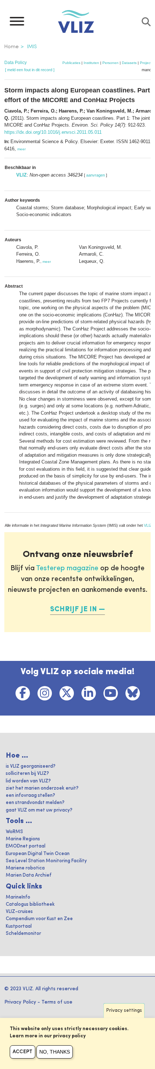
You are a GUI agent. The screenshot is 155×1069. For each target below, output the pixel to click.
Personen (110, 63)
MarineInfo (18, 897)
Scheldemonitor (23, 933)
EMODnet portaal (25, 846)
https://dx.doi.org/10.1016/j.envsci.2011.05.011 (53, 132)
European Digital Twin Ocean (38, 853)
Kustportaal (19, 926)
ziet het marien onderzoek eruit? (42, 788)
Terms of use (56, 1002)
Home (11, 46)
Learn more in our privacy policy (48, 1036)
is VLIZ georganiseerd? (31, 766)
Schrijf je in (73, 609)
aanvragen (95, 175)
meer (21, 149)
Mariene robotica (25, 868)
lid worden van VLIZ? (28, 781)
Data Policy (15, 62)
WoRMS (14, 832)
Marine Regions (23, 839)
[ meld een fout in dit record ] (29, 70)
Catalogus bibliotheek (30, 904)
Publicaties (71, 63)
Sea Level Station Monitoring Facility (46, 861)
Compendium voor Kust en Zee (39, 919)
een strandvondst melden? (35, 802)
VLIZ (21, 175)
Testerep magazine (67, 568)
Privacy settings (124, 1010)
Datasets (129, 63)
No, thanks (54, 1052)
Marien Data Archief (29, 875)
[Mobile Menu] (17, 23)
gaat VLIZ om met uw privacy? (39, 810)
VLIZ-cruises (19, 911)
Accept (22, 1051)
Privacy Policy (20, 1002)
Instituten (91, 63)
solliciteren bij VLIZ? (27, 773)
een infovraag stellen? (30, 795)
